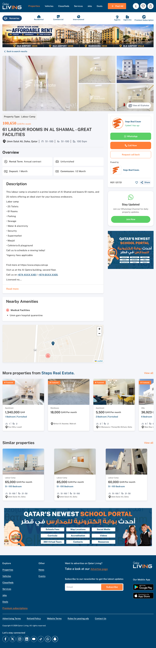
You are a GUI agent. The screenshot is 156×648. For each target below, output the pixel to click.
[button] (12, 6)
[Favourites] (143, 6)
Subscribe (112, 587)
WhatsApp (132, 136)
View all (148, 373)
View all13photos (141, 105)
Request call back (131, 154)
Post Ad (119, 6)
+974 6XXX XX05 (48, 274)
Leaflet (100, 361)
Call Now (132, 145)
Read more (12, 288)
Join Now (130, 219)
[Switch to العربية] (136, 6)
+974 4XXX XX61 (27, 274)
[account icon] (150, 6)
